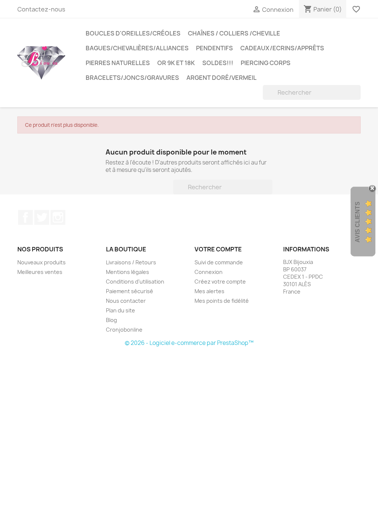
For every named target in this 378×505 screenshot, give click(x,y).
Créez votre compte (220, 281)
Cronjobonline (124, 329)
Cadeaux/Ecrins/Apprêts (282, 48)
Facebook (25, 217)
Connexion (209, 271)
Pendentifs (214, 48)
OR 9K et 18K (176, 63)
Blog (111, 319)
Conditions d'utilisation (135, 281)
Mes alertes (209, 291)
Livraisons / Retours (131, 262)
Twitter (41, 217)
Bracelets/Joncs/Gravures (132, 78)
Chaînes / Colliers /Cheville (234, 33)
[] (357, 97)
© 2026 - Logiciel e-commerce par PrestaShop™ (189, 343)
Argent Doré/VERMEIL (221, 78)
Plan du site (120, 310)
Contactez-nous (41, 9)
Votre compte (218, 249)
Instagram (58, 217)
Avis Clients (357, 222)
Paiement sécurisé (129, 291)
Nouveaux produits (41, 262)
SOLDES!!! (217, 63)
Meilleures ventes (39, 271)
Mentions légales (127, 271)
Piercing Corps (266, 63)
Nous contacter (126, 300)
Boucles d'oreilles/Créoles (133, 33)
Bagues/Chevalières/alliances (137, 48)
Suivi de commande (219, 262)
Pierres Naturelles (118, 63)
